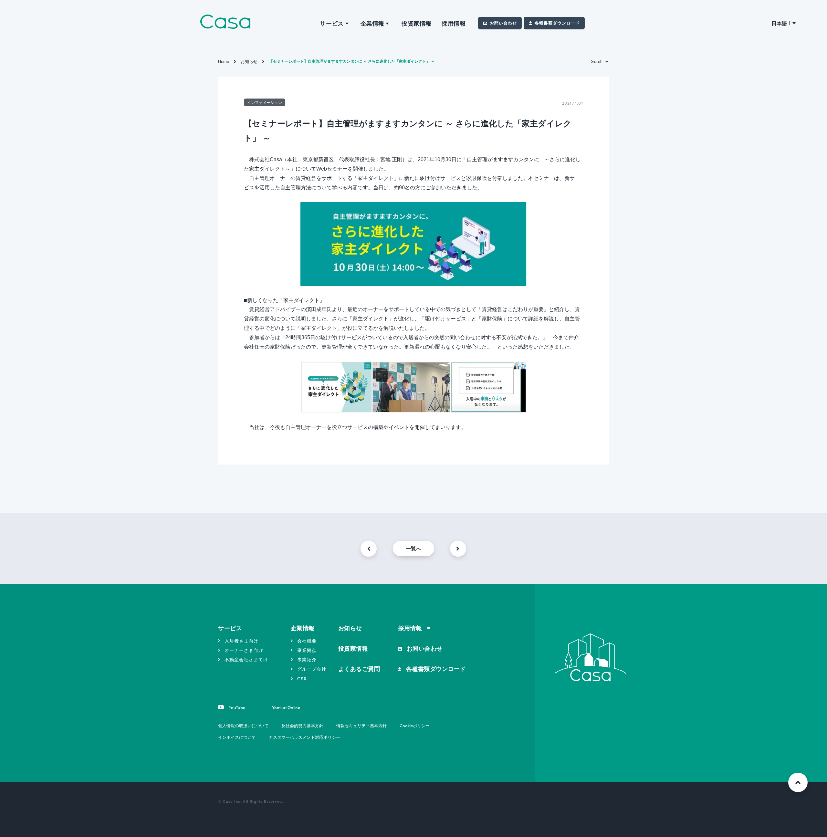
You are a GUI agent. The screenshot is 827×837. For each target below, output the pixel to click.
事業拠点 (307, 650)
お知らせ (350, 628)
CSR (302, 678)
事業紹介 (307, 659)
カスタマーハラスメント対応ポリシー (304, 737)
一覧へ (413, 548)
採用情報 (454, 23)
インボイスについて (237, 737)
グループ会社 (311, 668)
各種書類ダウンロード (557, 23)
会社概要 (307, 640)
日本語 (779, 23)
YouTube (236, 707)
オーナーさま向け (244, 650)
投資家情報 (416, 23)
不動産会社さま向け (246, 659)
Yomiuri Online (286, 707)
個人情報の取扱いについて (243, 725)
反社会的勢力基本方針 (302, 725)
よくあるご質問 (359, 668)
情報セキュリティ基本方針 (361, 725)
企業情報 (303, 628)
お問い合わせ (503, 23)
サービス (230, 628)
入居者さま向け (241, 640)
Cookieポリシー (415, 725)
